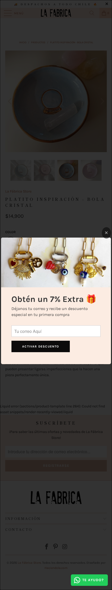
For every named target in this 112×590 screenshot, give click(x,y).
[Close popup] (106, 233)
